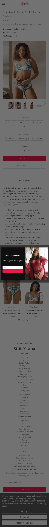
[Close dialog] (46, 249)
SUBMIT (13, 271)
